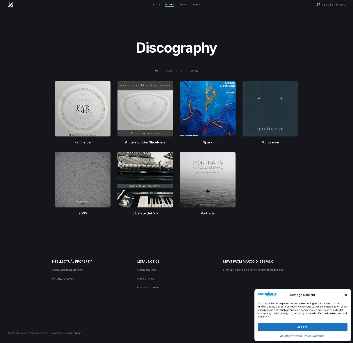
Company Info (146, 270)
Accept (303, 327)
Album (169, 70)
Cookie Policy (145, 278)
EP (182, 70)
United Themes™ (73, 333)
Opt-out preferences (291, 335)
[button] (345, 295)
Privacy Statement (314, 335)
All (156, 70)
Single (194, 70)
